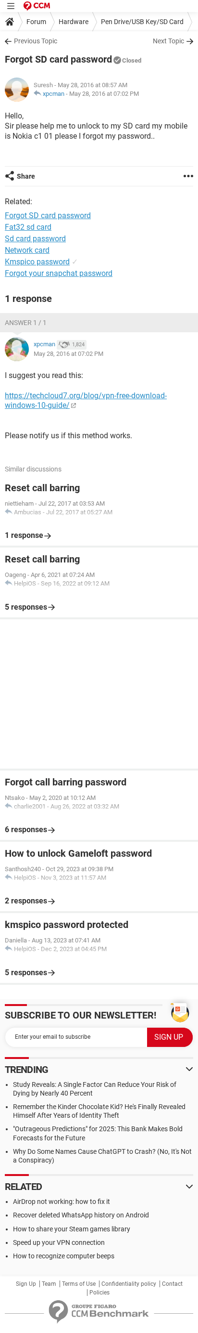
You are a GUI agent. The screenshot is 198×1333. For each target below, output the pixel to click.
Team (49, 1284)
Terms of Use (79, 1284)
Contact (172, 1284)
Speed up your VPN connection (59, 1242)
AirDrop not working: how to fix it (61, 1201)
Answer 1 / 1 (26, 323)
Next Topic (168, 41)
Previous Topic (35, 41)
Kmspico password (37, 261)
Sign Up (26, 1284)
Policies (99, 1292)
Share (26, 176)
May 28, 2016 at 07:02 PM (104, 93)
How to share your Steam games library (71, 1229)
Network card (27, 250)
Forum (36, 22)
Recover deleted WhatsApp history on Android (81, 1215)
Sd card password (35, 238)
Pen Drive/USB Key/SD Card (142, 22)
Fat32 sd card (28, 227)
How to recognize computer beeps (63, 1256)
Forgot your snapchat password (58, 273)
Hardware (73, 22)
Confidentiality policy (128, 1284)
